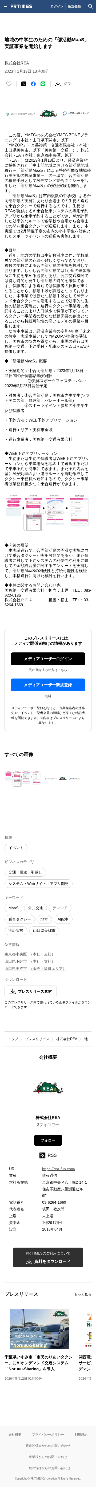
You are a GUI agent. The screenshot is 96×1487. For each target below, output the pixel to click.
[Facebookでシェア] (33, 84)
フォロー (48, 1140)
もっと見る (82, 1294)
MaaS (13, 908)
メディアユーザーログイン (48, 658)
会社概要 (15, 1434)
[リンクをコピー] (67, 84)
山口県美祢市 (44, 930)
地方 (44, 919)
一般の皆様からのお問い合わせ (48, 1468)
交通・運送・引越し (25, 872)
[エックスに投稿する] (23, 84)
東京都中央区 (16, 954)
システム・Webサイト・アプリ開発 (39, 883)
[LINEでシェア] (43, 84)
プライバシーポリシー (48, 1434)
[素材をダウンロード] (58, 84)
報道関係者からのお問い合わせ (48, 1445)
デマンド (60, 908)
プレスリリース (37, 1039)
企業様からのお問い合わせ (48, 1457)
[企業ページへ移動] (48, 1089)
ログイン (57, 6)
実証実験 (16, 930)
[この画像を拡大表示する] (23, 778)
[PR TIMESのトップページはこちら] (21, 6)
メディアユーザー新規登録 (48, 685)
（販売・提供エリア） (47, 968)
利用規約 (81, 1434)
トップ (13, 1039)
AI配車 (63, 919)
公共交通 (35, 908)
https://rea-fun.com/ (58, 1169)
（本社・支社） (42, 954)
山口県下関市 (16, 961)
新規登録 (74, 6)
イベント (16, 847)
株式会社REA (66, 1039)
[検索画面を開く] (90, 6)
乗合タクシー (20, 919)
